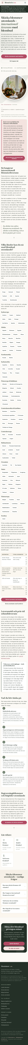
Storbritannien (13, 300)
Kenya (3, 338)
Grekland (18, 315)
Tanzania (12, 346)
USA (11, 296)
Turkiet (13, 457)
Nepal (3, 484)
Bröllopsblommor (5, 1003)
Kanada (4, 357)
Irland (18, 499)
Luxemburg (14, 503)
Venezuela (4, 377)
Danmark (11, 292)
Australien (4, 465)
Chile (3, 369)
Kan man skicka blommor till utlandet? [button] (12, 886)
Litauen (11, 392)
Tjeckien (4, 438)
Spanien (17, 296)
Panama (18, 423)
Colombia (10, 369)
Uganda (4, 350)
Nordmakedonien (15, 396)
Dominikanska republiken (8, 415)
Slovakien (10, 434)
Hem (2, 104)
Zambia (11, 350)
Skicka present (4, 1015)
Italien (3, 319)
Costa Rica (13, 411)
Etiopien (15, 334)
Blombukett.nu (11, 1037)
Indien (3, 476)
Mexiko (11, 357)
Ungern (11, 438)
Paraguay (4, 373)
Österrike (14, 511)
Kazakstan (4, 480)
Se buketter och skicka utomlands (14, 822)
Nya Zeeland (18, 465)
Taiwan (19, 488)
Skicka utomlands (5, 995)
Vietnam (12, 492)
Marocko (10, 338)
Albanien (4, 384)
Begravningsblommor (6, 1001)
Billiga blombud (5, 992)
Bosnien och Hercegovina (16, 384)
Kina (11, 480)
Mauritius (18, 338)
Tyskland (4, 296)
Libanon (4, 454)
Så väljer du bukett (14, 948)
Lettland (4, 392)
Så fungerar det (14, 61)
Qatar (17, 454)
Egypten (19, 330)
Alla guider (3, 1020)
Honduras (13, 419)
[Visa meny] (25, 2)
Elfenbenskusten (6, 334)
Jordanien (10, 450)
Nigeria (11, 342)
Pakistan (10, 484)
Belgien (4, 499)
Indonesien (11, 476)
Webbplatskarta (5, 1025)
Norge (3, 292)
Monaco (22, 503)
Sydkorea (12, 488)
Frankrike (4, 300)
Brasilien (19, 365)
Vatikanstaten (21, 323)
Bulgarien (4, 388)
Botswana (11, 330)
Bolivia (12, 365)
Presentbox (4, 1017)
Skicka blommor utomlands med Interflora (14, 158)
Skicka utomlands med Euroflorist (14, 603)
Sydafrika (4, 346)
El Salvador (20, 415)
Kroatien (19, 388)
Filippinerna (14, 472)
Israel (3, 450)
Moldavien (18, 392)
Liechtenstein (5, 503)
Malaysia (18, 480)
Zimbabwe (18, 350)
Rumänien (4, 400)
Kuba (3, 423)
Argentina (4, 365)
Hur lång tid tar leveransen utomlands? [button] (11, 909)
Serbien (12, 400)
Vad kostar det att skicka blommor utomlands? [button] (10, 902)
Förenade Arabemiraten (15, 446)
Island (3, 518)
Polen (3, 434)
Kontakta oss (4, 1039)
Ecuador (18, 369)
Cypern (11, 315)
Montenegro (5, 396)
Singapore (18, 484)
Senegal (18, 342)
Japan (18, 476)
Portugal (16, 319)
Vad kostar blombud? (6, 1022)
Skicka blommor (7, 104)
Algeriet (4, 330)
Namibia (4, 342)
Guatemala (5, 419)
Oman (10, 454)
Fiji (11, 465)
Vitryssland (5, 404)
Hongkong (22, 472)
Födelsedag (4, 1006)
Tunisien (19, 346)
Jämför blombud (14, 943)
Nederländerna (5, 507)
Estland (12, 388)
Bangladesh (5, 472)
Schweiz (15, 507)
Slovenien (18, 434)
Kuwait (17, 450)
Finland (18, 292)
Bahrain (4, 446)
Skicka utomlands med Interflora (14, 56)
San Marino (5, 323)
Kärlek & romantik (5, 1008)
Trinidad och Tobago (7, 427)
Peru (11, 373)
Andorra (4, 315)
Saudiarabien (5, 457)
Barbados (4, 411)
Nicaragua (10, 423)
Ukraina (19, 400)
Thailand (4, 492)
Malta (9, 319)
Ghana (22, 334)
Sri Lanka (4, 488)
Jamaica (21, 419)
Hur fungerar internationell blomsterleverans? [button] (11, 894)
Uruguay (17, 373)
